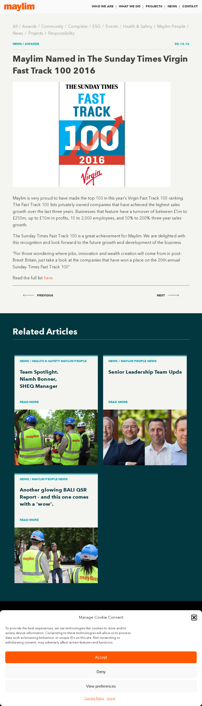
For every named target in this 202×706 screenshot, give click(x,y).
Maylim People (171, 26)
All (15, 26)
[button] (194, 617)
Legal (111, 698)
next (161, 295)
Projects (154, 6)
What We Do (129, 6)
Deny (101, 672)
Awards (29, 26)
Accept (101, 657)
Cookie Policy (94, 698)
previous (44, 295)
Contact (190, 6)
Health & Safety (137, 26)
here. (48, 277)
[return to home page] (19, 7)
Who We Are (102, 6)
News (172, 6)
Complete (78, 26)
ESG (96, 26)
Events (111, 26)
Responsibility (61, 33)
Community (52, 26)
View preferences (101, 686)
